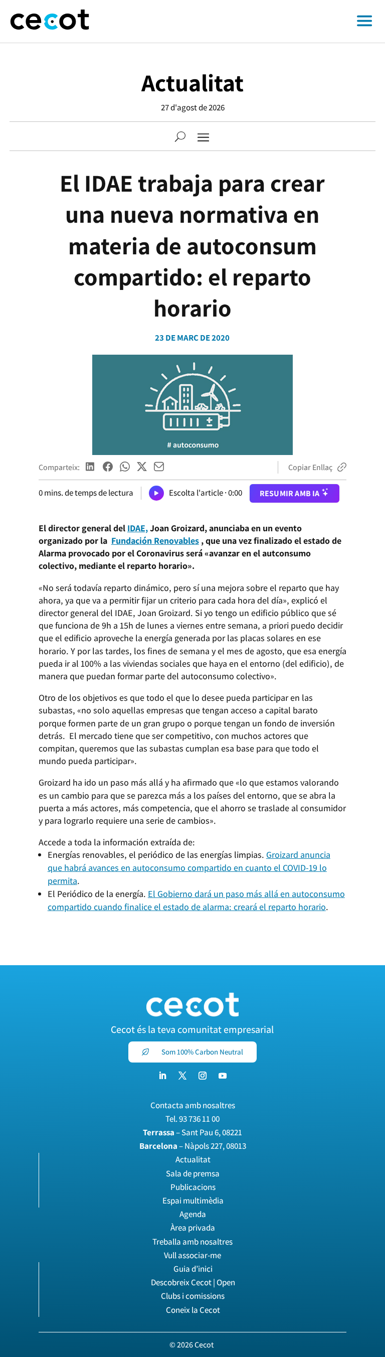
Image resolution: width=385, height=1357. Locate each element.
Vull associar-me (192, 1255)
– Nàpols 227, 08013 (192, 1145)
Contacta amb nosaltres (192, 1105)
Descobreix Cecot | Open (193, 1282)
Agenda (192, 1214)
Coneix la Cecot (193, 1309)
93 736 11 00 (199, 1118)
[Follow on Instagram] (203, 1076)
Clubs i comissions (193, 1295)
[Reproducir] (156, 493)
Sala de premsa (193, 1173)
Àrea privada (192, 1227)
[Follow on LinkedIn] (162, 1076)
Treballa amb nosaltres (192, 1241)
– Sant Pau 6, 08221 (192, 1132)
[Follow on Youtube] (223, 1076)
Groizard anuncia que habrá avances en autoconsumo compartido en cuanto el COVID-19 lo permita (189, 867)
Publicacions (193, 1186)
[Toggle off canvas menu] (242, 21)
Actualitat (192, 82)
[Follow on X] (182, 1076)
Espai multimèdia (193, 1200)
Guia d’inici (193, 1268)
